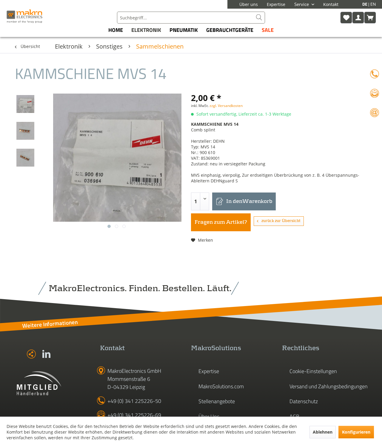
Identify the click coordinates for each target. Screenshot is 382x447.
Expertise (276, 4)
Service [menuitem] (302, 4)
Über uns (248, 4)
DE (365, 4)
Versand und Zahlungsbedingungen (328, 386)
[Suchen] (259, 18)
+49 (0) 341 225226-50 (134, 401)
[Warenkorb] (370, 18)
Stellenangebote (216, 401)
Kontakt (330, 4)
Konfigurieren (356, 432)
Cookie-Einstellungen (313, 371)
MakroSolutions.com (221, 386)
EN (373, 4)
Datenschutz (303, 401)
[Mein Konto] (358, 18)
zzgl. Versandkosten (226, 105)
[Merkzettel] (346, 18)
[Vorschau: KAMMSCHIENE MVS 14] (25, 104)
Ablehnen (322, 432)
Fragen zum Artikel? (221, 222)
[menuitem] (191, 18)
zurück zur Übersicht (281, 221)
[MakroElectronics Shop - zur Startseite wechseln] (24, 16)
